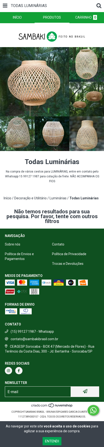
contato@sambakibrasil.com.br (34, 339)
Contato (58, 244)
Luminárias (58, 198)
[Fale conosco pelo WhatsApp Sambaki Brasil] (93, 410)
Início (7, 198)
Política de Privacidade (69, 254)
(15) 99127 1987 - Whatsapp (32, 331)
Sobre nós (12, 244)
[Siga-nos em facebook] (18, 370)
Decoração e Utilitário (30, 198)
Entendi (52, 441)
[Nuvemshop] (52, 407)
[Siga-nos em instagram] (8, 370)
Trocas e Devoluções (67, 264)
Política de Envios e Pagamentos (19, 256)
